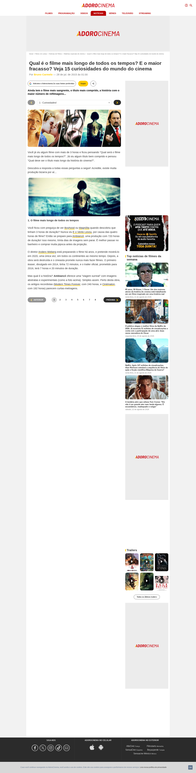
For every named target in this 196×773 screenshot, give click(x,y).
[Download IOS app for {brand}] (93, 747)
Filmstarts (151, 746)
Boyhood (69, 227)
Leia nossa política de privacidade (153, 767)
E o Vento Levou (82, 232)
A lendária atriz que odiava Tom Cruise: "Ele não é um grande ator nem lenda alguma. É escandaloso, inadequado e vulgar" (145, 404)
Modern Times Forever (67, 284)
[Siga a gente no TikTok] (59, 748)
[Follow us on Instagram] (51, 748)
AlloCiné (130, 746)
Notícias (98, 13)
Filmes (49, 13)
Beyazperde (153, 750)
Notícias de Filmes (55, 54)
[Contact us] (67, 748)
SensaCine (130, 750)
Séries (112, 13)
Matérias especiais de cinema (74, 54)
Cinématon (108, 284)
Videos (84, 13)
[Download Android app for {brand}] (102, 747)
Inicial (31, 54)
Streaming (145, 13)
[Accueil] (98, 5)
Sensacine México (142, 753)
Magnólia (84, 227)
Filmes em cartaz (41, 54)
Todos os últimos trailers (147, 597)
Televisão (127, 13)
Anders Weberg (47, 251)
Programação (66, 13)
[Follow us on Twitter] (43, 748)
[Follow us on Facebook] (35, 748)
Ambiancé (78, 236)
